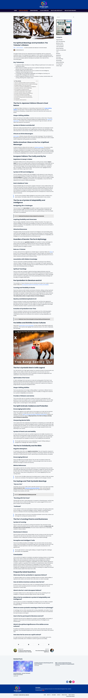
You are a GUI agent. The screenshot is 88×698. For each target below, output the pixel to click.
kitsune (51, 251)
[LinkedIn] (49, 644)
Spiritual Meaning (23, 10)
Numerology (59, 60)
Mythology (58, 57)
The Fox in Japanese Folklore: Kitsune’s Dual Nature (25, 82)
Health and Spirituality (56, 10)
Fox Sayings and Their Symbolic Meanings (23, 95)
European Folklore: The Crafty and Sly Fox (23, 85)
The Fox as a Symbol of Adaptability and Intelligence (25, 86)
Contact (58, 694)
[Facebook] (18, 644)
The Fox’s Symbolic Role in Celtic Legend (23, 91)
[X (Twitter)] (29, 644)
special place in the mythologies (26, 325)
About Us (48, 694)
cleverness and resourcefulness (32, 488)
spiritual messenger (39, 147)
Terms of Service (71, 694)
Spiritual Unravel (25, 695)
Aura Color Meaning (60, 41)
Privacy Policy (64, 694)
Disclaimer (54, 694)
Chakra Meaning (59, 45)
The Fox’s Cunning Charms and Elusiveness (23, 97)
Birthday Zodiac (59, 43)
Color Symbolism (44, 10)
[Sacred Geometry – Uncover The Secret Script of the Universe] (23, 666)
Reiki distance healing (70, 10)
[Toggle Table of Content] (36, 81)
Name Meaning (59, 58)
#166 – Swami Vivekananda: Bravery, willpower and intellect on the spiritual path (64, 663)
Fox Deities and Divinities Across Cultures (23, 90)
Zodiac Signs (59, 65)
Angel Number (59, 39)
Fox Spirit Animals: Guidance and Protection (24, 93)
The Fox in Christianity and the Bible (22, 94)
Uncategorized (59, 64)
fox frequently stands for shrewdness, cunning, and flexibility (35, 284)
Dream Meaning (34, 10)
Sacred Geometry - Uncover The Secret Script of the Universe (21, 674)
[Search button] (74, 17)
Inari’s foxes (16, 136)
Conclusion (17, 98)
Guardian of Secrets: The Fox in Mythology (23, 88)
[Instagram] (73, 682)
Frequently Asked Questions (20, 99)
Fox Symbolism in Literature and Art (22, 89)
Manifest (58, 53)
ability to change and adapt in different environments (35, 414)
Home (15, 10)
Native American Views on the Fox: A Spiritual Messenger (26, 84)
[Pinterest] (39, 644)
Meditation (58, 55)
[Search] (75, 10)
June (57, 51)
